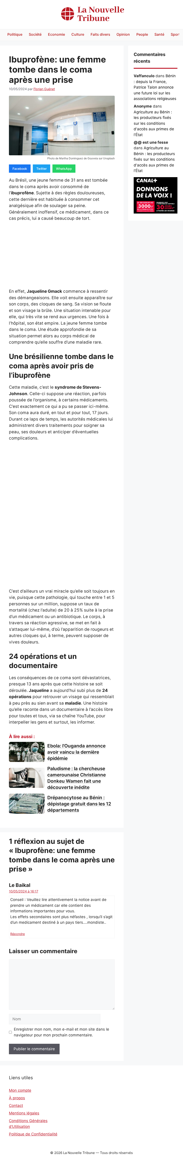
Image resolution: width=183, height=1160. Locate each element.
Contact (16, 1105)
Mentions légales (24, 1113)
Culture (77, 34)
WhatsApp (64, 168)
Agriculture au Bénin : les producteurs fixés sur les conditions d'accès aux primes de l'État (154, 123)
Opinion (123, 34)
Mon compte (20, 1090)
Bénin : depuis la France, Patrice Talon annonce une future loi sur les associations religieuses (155, 87)
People (142, 34)
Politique (14, 34)
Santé (159, 34)
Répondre (17, 934)
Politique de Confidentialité (33, 1134)
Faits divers (100, 34)
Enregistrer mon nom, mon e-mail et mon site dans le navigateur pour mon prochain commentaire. (61, 1032)
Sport (175, 34)
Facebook (19, 168)
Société (35, 34)
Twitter (41, 168)
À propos (17, 1098)
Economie (56, 34)
